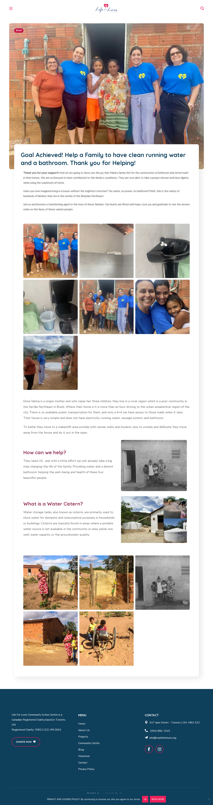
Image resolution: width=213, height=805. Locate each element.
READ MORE (158, 799)
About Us (84, 730)
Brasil (19, 30)
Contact (82, 762)
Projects (83, 737)
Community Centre (89, 743)
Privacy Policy (86, 769)
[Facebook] (149, 749)
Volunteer (84, 756)
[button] (202, 8)
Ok (145, 799)
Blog (81, 749)
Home (81, 724)
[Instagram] (159, 749)
